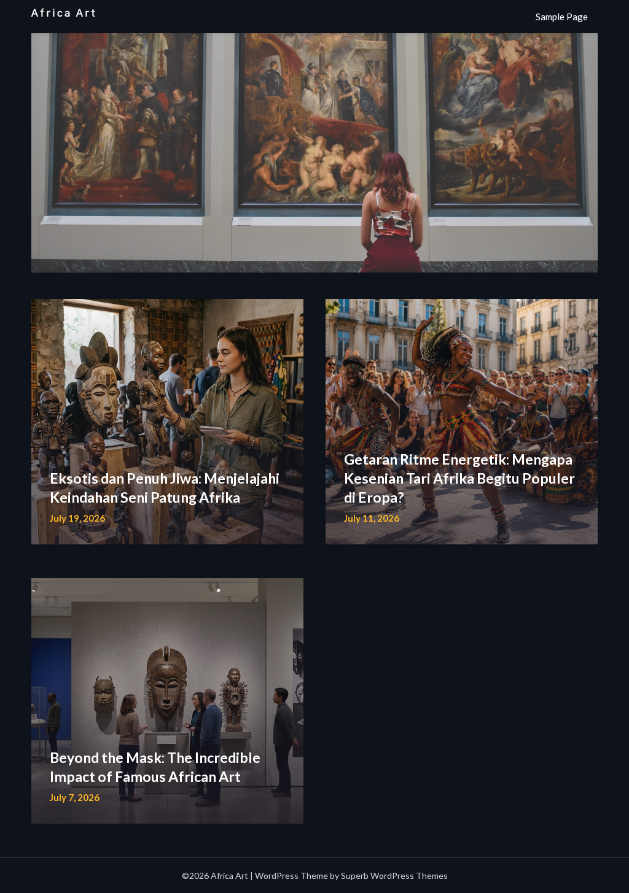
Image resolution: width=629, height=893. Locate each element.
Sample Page (562, 16)
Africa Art (64, 13)
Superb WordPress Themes (394, 875)
